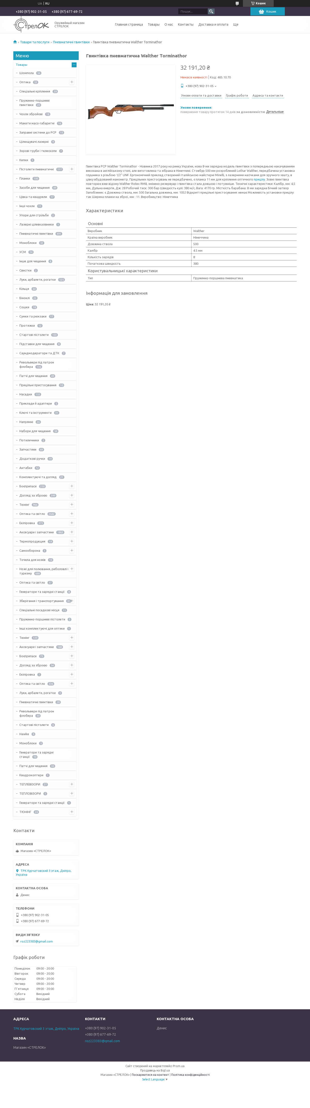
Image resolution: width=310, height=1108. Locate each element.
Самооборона (29, 550)
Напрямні (26, 421)
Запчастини (27, 449)
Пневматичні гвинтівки (71, 42)
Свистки (25, 270)
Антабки (25, 467)
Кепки (23, 160)
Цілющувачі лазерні (34, 141)
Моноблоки (28, 242)
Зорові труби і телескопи (38, 150)
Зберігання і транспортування (41, 601)
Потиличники (29, 440)
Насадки (25, 394)
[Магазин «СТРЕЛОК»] (31, 24)
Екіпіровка (27, 523)
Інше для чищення (32, 261)
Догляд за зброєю (33, 495)
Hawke (24, 734)
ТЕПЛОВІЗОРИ (30, 793)
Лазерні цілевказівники (36, 224)
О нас (168, 24)
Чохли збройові (31, 114)
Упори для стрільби (34, 215)
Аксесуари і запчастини (36, 532)
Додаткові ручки (32, 458)
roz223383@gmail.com (36, 941)
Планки (24, 178)
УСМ (22, 252)
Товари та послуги (34, 42)
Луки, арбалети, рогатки (37, 279)
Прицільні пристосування (37, 385)
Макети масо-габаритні (36, 123)
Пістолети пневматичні (36, 169)
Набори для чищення (35, 431)
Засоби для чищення (34, 187)
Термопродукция (32, 541)
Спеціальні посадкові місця (39, 610)
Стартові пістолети (34, 334)
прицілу (259, 179)
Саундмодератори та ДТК (39, 353)
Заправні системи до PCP (37, 132)
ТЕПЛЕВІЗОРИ (29, 784)
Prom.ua (179, 1066)
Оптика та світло (32, 513)
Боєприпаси (28, 486)
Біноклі (24, 298)
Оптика (25, 82)
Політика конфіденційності (190, 1074)
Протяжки (27, 325)
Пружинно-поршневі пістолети (42, 619)
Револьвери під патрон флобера (36, 364)
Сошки (24, 307)
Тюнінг (24, 504)
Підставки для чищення (36, 344)
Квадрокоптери (31, 775)
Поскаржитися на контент (150, 1074)
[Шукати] (211, 11)
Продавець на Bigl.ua (155, 1070)
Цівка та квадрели (33, 196)
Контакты (186, 24)
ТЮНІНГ (25, 812)
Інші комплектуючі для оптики (42, 628)
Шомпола (26, 73)
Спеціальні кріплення (34, 91)
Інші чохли (27, 206)
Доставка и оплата (213, 24)
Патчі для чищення (33, 375)
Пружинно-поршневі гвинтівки (34, 102)
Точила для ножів (32, 559)
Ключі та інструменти (35, 412)
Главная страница (129, 24)
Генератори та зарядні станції (42, 591)
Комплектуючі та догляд (38, 477)
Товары (154, 24)
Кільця (24, 288)
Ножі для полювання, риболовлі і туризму (43, 571)
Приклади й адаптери (35, 403)
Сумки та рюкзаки (32, 316)
